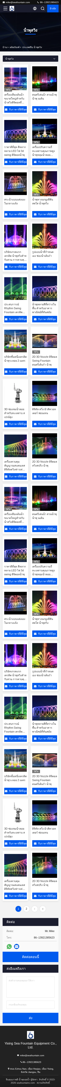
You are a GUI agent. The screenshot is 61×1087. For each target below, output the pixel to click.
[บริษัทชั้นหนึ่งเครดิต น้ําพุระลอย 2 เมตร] (15, 341)
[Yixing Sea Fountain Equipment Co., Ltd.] (16, 8)
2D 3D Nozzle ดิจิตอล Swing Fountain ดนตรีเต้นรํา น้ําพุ (44, 360)
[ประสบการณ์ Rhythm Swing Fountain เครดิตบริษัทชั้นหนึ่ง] (15, 288)
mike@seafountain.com (18, 2)
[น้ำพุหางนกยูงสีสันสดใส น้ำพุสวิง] (44, 183)
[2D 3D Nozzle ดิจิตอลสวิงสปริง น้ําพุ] (44, 446)
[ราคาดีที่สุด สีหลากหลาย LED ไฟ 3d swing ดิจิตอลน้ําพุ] (15, 131)
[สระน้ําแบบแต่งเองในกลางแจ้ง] (15, 183)
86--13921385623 (49, 2)
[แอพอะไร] (9, 946)
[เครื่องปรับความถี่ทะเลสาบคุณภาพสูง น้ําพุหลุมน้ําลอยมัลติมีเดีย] (44, 131)
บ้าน (5, 47)
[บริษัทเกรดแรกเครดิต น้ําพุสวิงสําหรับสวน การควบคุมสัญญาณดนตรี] (15, 236)
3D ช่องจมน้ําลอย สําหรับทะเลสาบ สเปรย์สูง (14, 413)
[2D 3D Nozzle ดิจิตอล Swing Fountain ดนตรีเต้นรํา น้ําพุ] (44, 341)
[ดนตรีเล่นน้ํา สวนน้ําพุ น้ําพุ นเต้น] (44, 79)
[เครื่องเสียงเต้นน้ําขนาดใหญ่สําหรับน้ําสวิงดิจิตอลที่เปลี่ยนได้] (15, 79)
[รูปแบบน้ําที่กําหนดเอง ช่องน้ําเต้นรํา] (44, 236)
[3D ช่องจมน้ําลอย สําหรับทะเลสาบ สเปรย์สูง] (15, 393)
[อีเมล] (16, 946)
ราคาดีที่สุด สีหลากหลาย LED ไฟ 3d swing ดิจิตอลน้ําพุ (15, 151)
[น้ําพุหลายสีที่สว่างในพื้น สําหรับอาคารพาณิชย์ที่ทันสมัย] (44, 288)
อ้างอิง (53, 8)
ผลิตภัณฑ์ (15, 47)
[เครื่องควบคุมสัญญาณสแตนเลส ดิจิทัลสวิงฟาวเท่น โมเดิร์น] (15, 446)
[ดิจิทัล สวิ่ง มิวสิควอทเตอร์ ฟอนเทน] (44, 393)
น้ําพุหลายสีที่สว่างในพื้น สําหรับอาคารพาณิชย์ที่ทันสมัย (44, 308)
